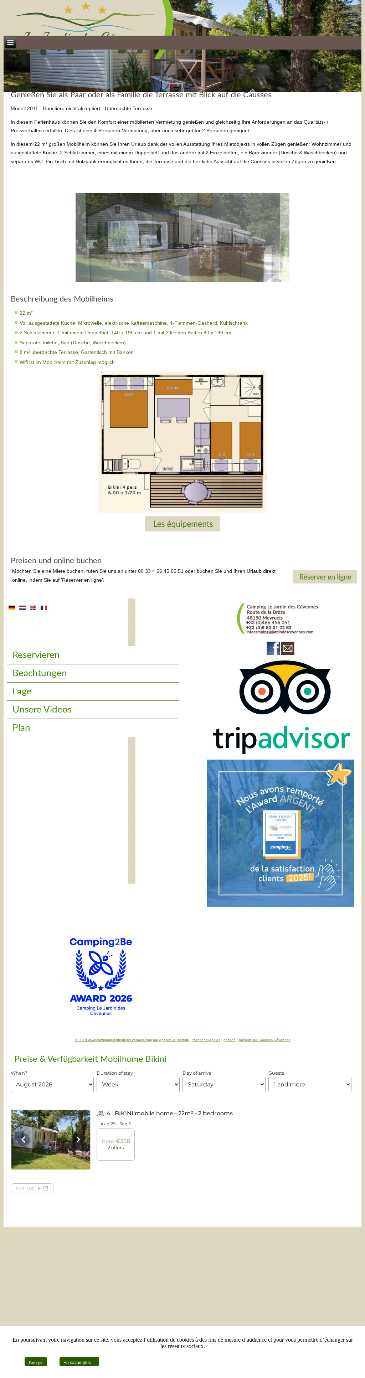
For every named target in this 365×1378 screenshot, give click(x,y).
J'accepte (36, 1362)
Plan (21, 727)
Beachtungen (39, 673)
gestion (229, 1040)
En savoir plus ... (79, 1362)
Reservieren (36, 655)
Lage (22, 691)
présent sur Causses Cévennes (265, 1040)
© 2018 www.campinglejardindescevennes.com (113, 1040)
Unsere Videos (42, 709)
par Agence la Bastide (171, 1040)
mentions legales (206, 1040)
